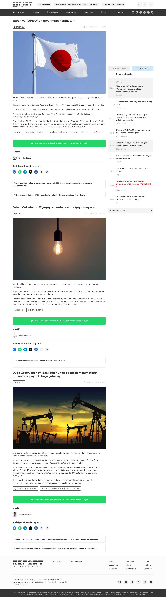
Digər (118, 12)
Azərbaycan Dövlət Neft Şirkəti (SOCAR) (60, 488)
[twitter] (144, 12)
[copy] (47, 172)
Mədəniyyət (131, 569)
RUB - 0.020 (120, 68)
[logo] (22, 4)
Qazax (17, 132)
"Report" (16, 291)
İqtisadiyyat (113, 565)
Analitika (147, 565)
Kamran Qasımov (25, 514)
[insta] (137, 12)
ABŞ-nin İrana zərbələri (113, 5)
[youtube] (152, 12)
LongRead (113, 569)
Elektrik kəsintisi (35, 310)
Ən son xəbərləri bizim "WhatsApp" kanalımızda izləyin (61, 143)
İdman (128, 565)
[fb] (133, 12)
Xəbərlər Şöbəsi (25, 158)
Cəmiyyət (130, 561)
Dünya (146, 561)
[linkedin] (148, 12)
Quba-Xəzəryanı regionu (25, 488)
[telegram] (140, 12)
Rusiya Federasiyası (34, 132)
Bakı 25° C (144, 68)
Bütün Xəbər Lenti (117, 210)
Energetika (19, 27)
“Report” (16, 105)
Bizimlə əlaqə (76, 561)
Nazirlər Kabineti (80, 132)
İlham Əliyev (44, 5)
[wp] (20, 172)
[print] (41, 172)
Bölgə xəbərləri (25, 336)
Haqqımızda (56, 561)
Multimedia (148, 569)
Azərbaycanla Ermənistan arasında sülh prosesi (77, 5)
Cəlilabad (18, 310)
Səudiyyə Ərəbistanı (58, 132)
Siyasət (111, 561)
